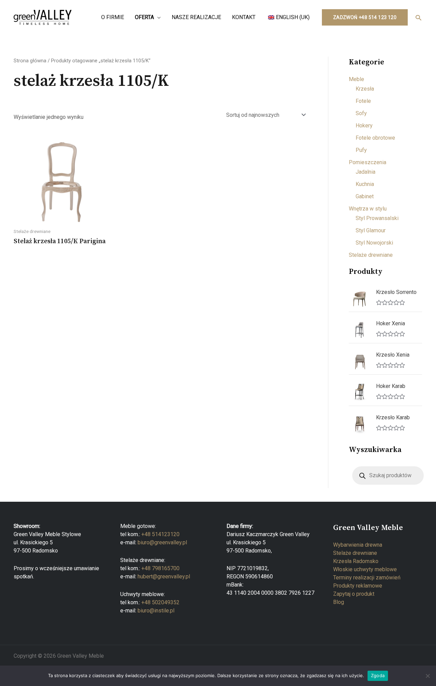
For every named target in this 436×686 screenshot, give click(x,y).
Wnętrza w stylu (368, 208)
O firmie (112, 17)
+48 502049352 (160, 602)
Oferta (144, 17)
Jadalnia (365, 172)
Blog (338, 602)
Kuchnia (365, 184)
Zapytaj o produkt (353, 594)
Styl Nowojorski (374, 242)
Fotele (363, 101)
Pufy (361, 150)
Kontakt (243, 17)
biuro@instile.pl (156, 610)
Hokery (364, 125)
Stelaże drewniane (371, 255)
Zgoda (378, 675)
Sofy (361, 113)
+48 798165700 (160, 568)
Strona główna (30, 61)
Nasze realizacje (196, 17)
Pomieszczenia (367, 162)
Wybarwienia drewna (357, 545)
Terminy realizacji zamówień (367, 577)
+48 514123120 (160, 534)
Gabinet (365, 196)
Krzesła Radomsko (355, 561)
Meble (356, 79)
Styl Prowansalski (377, 218)
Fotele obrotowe (375, 138)
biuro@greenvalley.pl (162, 542)
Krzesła (365, 88)
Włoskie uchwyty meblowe (365, 569)
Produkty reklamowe (357, 585)
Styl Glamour (371, 230)
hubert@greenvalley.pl (164, 576)
